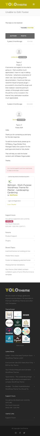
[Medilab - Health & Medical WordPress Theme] (9, 331)
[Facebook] (20, 433)
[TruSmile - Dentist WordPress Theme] (18, 315)
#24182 (30, 41)
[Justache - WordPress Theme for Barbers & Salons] (26, 315)
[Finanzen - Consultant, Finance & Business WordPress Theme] (9, 339)
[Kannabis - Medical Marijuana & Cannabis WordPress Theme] (18, 323)
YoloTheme (13, 195)
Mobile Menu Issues (12, 256)
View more (20, 345)
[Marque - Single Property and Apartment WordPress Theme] (9, 315)
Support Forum (10, 418)
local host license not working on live (17, 251)
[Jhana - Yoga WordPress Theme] (18, 331)
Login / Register (11, 204)
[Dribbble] (16, 433)
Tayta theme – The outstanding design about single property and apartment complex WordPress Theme (18, 379)
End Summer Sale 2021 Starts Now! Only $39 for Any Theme (19, 364)
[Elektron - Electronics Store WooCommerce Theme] (26, 339)
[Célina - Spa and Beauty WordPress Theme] (9, 323)
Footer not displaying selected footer (18, 260)
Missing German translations (15, 265)
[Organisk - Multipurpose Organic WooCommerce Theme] (18, 339)
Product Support (11, 236)
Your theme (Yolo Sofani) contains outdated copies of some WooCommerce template (19, 272)
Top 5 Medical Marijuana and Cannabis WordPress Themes (18, 371)
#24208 (30, 104)
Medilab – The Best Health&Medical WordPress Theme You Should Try (17, 388)
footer (30, 28)
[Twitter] (24, 433)
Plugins (7, 241)
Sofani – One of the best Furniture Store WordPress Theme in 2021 (19, 357)
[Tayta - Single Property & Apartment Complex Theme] (26, 323)
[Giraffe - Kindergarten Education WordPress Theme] (26, 331)
